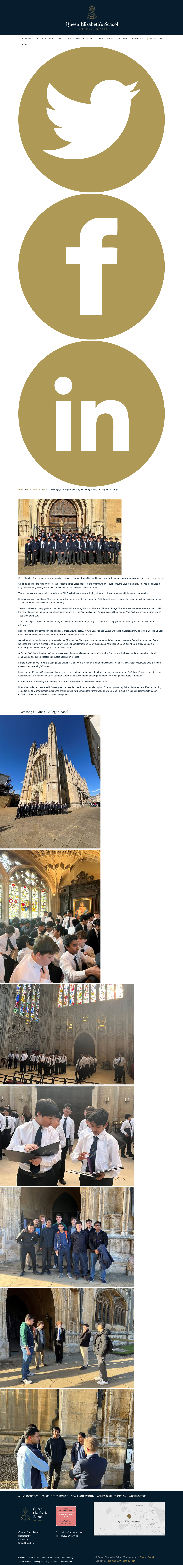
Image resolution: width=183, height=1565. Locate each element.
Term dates (34, 1558)
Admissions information (111, 1496)
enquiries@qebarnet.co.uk (71, 1532)
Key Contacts (51, 1562)
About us (26, 39)
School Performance (55, 1496)
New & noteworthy (82, 1496)
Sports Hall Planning (50, 1558)
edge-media (112, 1561)
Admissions (138, 39)
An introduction (28, 1496)
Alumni (123, 39)
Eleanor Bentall (147, 1557)
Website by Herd (127, 1561)
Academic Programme (49, 39)
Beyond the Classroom (80, 39)
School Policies (24, 1562)
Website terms (66, 1562)
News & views (106, 39)
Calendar (22, 1558)
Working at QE (137, 1496)
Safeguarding (67, 1558)
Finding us (38, 1562)
